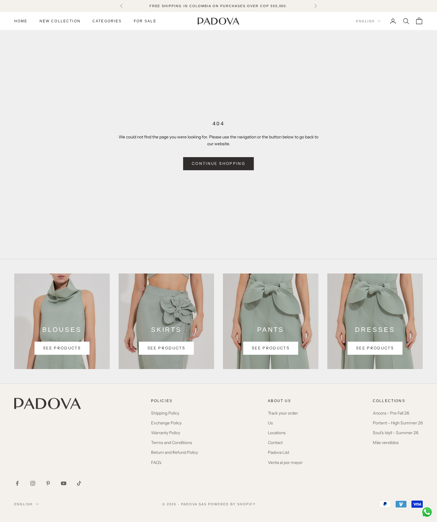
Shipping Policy (165, 413)
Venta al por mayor (285, 462)
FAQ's (156, 462)
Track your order (283, 413)
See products (62, 348)
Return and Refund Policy (174, 452)
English (365, 21)
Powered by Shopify (232, 504)
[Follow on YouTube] (64, 483)
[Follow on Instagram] (33, 483)
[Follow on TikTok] (79, 483)
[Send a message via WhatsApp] (427, 512)
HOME (21, 21)
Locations (277, 432)
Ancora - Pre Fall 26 (391, 413)
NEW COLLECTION (60, 21)
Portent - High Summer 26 (398, 423)
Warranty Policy (165, 432)
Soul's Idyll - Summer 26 (395, 432)
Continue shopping (218, 163)
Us (270, 423)
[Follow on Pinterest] (48, 483)
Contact (275, 442)
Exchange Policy (166, 423)
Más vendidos (386, 442)
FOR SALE (145, 21)
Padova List (278, 452)
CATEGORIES (107, 21)
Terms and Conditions (171, 442)
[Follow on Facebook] (17, 483)
